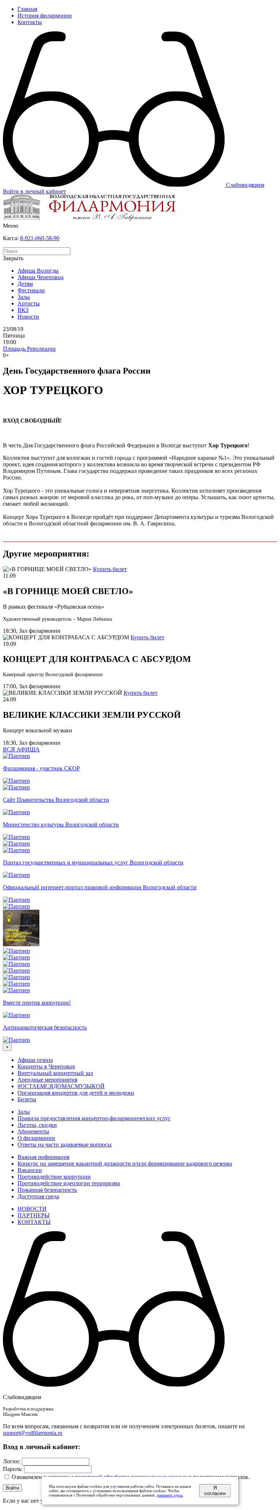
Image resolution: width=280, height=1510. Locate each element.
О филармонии (36, 1138)
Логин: (11, 1461)
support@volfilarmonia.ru (32, 1433)
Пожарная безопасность (47, 1190)
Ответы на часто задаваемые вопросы (65, 1144)
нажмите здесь (170, 1495)
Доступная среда (38, 1196)
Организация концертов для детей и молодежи (76, 1093)
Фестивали (31, 290)
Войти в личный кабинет (34, 191)
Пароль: (13, 1469)
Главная (27, 9)
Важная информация (43, 1157)
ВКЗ (23, 310)
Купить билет (110, 569)
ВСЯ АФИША (21, 749)
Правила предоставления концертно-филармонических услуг (94, 1118)
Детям (25, 284)
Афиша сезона (35, 1060)
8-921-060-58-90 (39, 238)
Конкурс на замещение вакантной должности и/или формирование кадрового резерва (125, 1163)
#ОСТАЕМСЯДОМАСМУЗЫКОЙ (61, 1086)
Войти (12, 1488)
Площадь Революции (29, 349)
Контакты (30, 22)
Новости (28, 316)
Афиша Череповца (40, 277)
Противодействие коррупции (54, 1177)
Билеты (27, 1099)
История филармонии (45, 15)
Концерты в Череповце (46, 1066)
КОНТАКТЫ (34, 1222)
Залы (24, 297)
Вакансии (30, 1170)
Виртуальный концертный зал (55, 1073)
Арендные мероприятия (47, 1079)
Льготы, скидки (37, 1125)
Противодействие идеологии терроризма (69, 1183)
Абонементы (33, 1131)
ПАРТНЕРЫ (34, 1215)
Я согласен (215, 1490)
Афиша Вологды (38, 270)
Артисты (29, 303)
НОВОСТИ (32, 1209)
